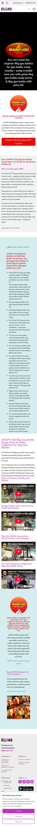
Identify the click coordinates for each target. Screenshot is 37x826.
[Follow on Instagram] (28, 781)
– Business (6, 785)
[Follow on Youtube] (32, 781)
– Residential (7, 782)
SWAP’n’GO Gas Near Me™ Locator (18, 142)
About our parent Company (24, 763)
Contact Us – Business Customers (7, 766)
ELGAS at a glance (25, 759)
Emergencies (19, 3)
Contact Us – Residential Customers (5, 760)
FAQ (2, 791)
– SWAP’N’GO (7, 788)
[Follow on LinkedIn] (24, 781)
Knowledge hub (6, 781)
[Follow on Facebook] (20, 781)
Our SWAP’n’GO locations (6, 771)
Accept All (18, 811)
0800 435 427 (31, 3)
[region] (18, 809)
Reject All (18, 822)
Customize (18, 816)
